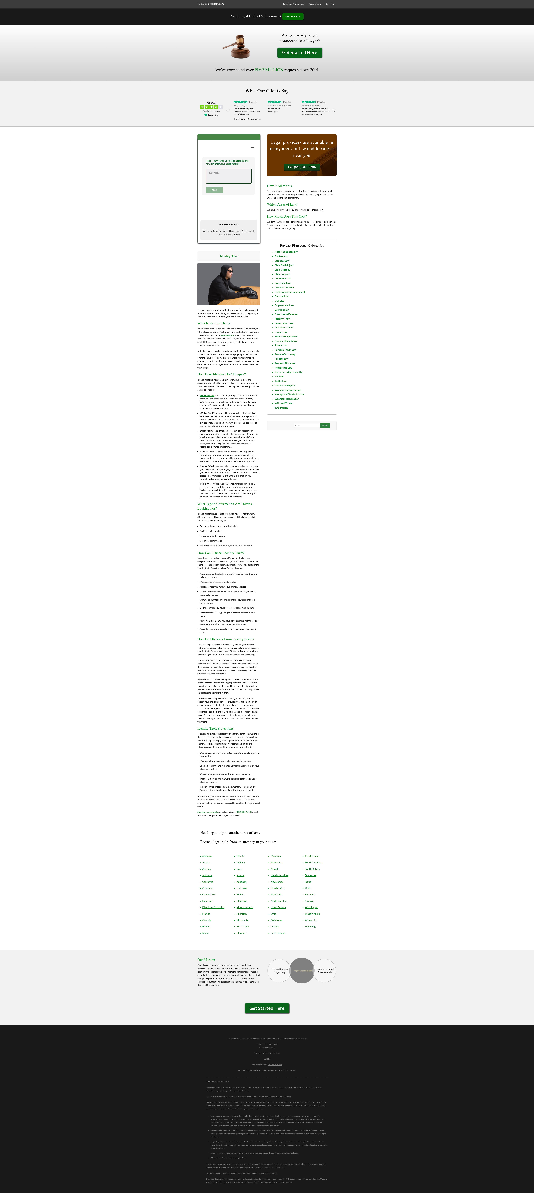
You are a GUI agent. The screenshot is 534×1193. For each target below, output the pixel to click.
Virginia (309, 900)
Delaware (207, 900)
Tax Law (279, 376)
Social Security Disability (288, 372)
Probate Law (281, 358)
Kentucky (242, 881)
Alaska (206, 862)
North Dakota (278, 907)
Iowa (239, 868)
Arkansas (207, 875)
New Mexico (277, 888)
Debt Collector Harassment (290, 291)
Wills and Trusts (283, 403)
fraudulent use (227, 335)
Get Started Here (299, 52)
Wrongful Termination (287, 398)
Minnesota (242, 920)
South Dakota (312, 868)
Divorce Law (281, 296)
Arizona (206, 868)
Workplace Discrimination (289, 394)
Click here (264, 1167)
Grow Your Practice (275, 1065)
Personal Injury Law (285, 349)
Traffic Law (281, 380)
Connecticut (209, 894)
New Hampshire (279, 875)
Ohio (273, 913)
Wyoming (310, 926)
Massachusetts (245, 907)
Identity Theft (282, 318)
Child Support (282, 274)
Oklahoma (276, 920)
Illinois (240, 856)
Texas (308, 881)
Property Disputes (285, 363)
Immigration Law (284, 323)
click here (254, 1173)
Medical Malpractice (286, 336)
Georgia (206, 920)
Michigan (242, 913)
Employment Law (284, 305)
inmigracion (281, 407)
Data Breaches (207, 395)
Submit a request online (208, 812)
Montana (276, 856)
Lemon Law (281, 331)
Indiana (241, 862)
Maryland (242, 900)
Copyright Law (283, 282)
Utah (307, 888)
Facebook (270, 1047)
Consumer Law (283, 278)
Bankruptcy (281, 256)
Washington (311, 907)
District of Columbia (213, 907)
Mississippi (243, 926)
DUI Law (279, 300)
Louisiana (242, 888)
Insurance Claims (284, 327)
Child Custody (282, 269)
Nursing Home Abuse (286, 340)
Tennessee (310, 875)
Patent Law (281, 345)
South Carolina (313, 862)
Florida (206, 913)
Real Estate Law (283, 367)
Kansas (240, 875)
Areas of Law (315, 4)
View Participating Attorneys (279, 1096)
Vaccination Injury (285, 385)
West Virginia (312, 913)
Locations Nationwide (293, 4)
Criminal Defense (284, 287)
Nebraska (276, 862)
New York (276, 894)
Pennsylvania (278, 932)
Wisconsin (310, 920)
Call (302, 167)
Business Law (282, 260)
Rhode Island (312, 856)
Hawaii (206, 926)
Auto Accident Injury (286, 251)
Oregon (275, 926)
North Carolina (279, 900)
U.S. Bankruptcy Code (284, 1182)
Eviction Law (282, 309)
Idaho (205, 932)
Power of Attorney (285, 354)
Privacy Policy (272, 1044)
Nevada (275, 868)
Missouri (241, 932)
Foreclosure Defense (286, 314)
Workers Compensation (288, 389)
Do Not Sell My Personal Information (267, 1053)
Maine (240, 894)
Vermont (310, 894)
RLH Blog (329, 4)
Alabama (207, 856)
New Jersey (277, 881)
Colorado (207, 888)
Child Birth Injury (284, 265)
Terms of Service (255, 1070)
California (207, 881)
